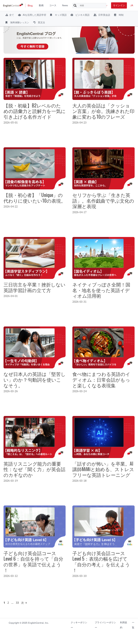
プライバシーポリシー (105, 624)
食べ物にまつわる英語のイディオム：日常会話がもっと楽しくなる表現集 (101, 379)
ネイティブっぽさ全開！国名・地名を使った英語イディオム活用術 (101, 290)
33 (17, 603)
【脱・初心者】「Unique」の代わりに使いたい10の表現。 (35, 197)
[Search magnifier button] (75, 5)
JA (131, 5)
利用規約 (123, 624)
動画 (41, 5)
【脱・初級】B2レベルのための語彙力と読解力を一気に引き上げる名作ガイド (35, 111)
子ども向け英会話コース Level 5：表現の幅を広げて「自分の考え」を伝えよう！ (101, 561)
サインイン (119, 5)
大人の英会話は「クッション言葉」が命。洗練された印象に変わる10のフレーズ (103, 111)
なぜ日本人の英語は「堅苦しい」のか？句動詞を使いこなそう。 (35, 379)
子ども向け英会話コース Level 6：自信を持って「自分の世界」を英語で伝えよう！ (33, 561)
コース (52, 5)
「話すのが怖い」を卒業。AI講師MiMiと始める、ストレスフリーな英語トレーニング (103, 469)
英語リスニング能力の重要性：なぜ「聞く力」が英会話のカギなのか (34, 469)
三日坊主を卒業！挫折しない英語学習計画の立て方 (34, 287)
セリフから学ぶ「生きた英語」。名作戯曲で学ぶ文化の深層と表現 (103, 200)
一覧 (133, 624)
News (65, 5)
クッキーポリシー (79, 624)
